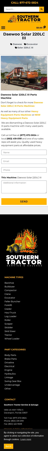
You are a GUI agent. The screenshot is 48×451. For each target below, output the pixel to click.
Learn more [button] (25, 439)
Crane (8, 294)
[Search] (41, 9)
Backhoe (9, 283)
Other (8, 388)
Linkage (9, 377)
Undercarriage (12, 385)
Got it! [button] (8, 446)
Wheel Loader (12, 338)
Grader (8, 309)
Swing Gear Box (13, 381)
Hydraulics (10, 373)
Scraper (9, 324)
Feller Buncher (12, 301)
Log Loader (10, 316)
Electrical (9, 366)
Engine (8, 370)
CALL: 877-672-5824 (24, 2)
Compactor (11, 290)
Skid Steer (10, 331)
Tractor (8, 335)
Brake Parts (11, 359)
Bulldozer (10, 286)
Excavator (10, 298)
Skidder (9, 327)
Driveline (9, 362)
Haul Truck (10, 312)
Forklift (8, 305)
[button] (3, 27)
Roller (8, 320)
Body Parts (10, 355)
